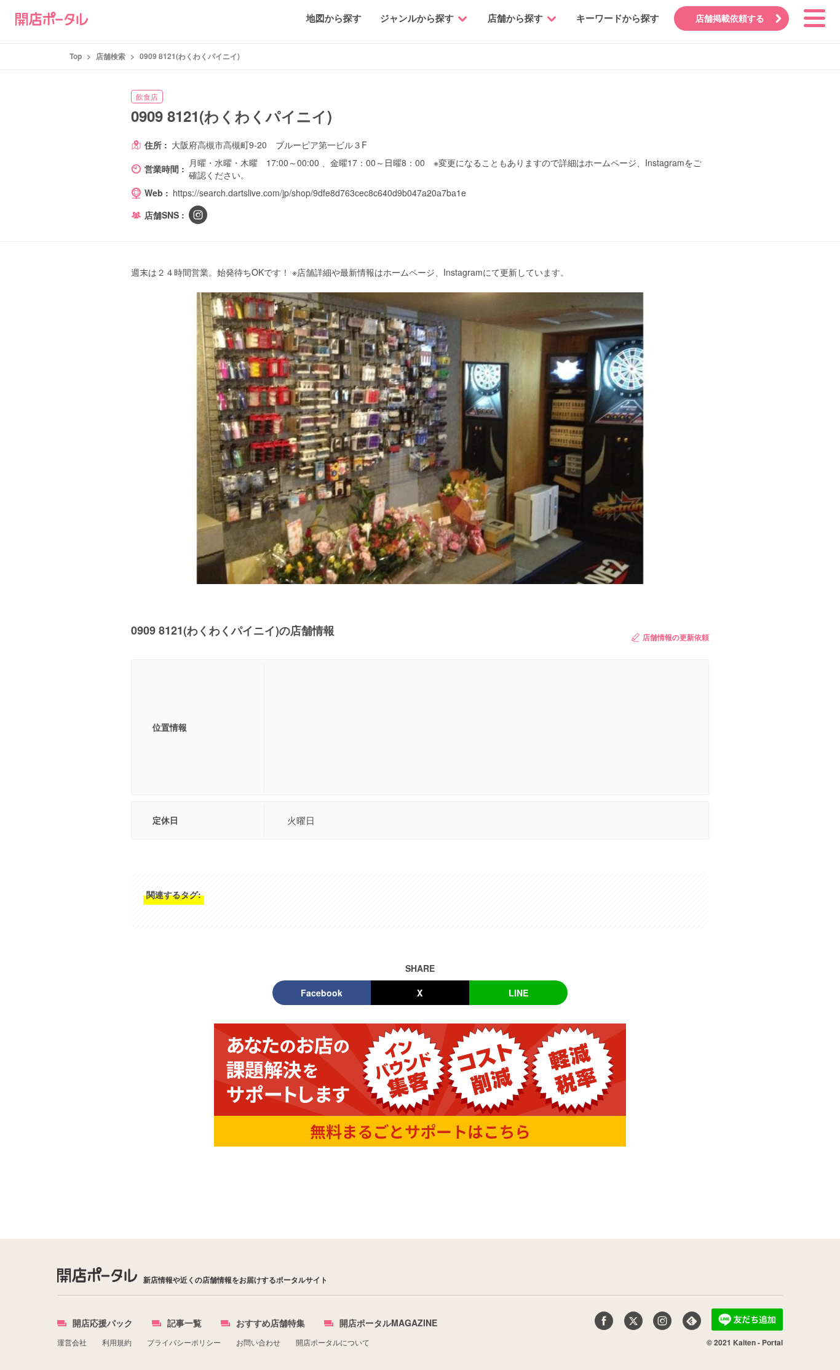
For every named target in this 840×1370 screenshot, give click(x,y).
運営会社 (72, 1342)
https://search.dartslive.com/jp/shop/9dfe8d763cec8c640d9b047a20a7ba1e (319, 192)
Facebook (322, 993)
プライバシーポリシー (184, 1342)
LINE (518, 993)
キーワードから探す (617, 18)
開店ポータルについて (333, 1342)
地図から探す (334, 18)
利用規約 (117, 1342)
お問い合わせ (258, 1342)
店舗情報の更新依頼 (676, 637)
